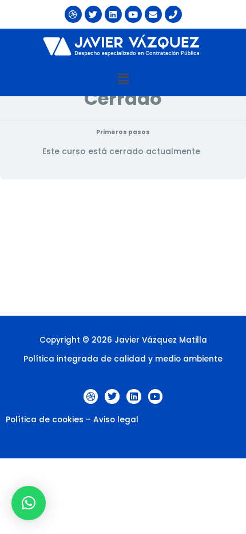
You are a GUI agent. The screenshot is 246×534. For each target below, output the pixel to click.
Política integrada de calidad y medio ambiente (123, 359)
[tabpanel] (123, 247)
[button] (123, 79)
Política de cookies (45, 419)
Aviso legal (115, 419)
